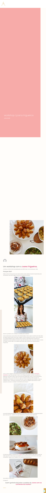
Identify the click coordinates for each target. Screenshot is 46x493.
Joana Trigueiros (29, 266)
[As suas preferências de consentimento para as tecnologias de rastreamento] (44, 491)
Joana (20, 454)
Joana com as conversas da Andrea (29, 483)
